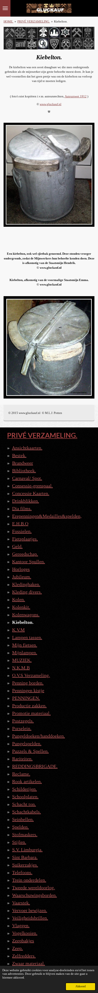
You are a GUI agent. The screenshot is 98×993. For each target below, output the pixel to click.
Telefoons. (22, 872)
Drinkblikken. (25, 500)
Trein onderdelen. (29, 880)
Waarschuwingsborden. (34, 895)
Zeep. (17, 948)
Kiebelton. (61, 21)
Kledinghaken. (26, 584)
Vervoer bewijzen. (29, 910)
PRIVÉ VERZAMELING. (33, 21)
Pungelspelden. (26, 743)
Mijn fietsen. (24, 645)
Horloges (21, 569)
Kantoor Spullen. (28, 561)
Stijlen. (19, 842)
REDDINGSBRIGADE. (35, 766)
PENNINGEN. (26, 698)
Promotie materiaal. (31, 713)
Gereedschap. (25, 554)
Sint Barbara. (25, 857)
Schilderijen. (24, 789)
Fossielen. (22, 531)
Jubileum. (21, 576)
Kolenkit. (21, 607)
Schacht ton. (24, 804)
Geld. (17, 546)
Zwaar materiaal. (28, 963)
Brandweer (22, 463)
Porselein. (21, 728)
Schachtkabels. (26, 811)
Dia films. (22, 508)
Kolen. (18, 599)
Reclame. (21, 773)
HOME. (8, 21)
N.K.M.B (21, 667)
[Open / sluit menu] (5, 8)
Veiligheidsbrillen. (30, 917)
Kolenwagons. (25, 614)
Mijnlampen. (24, 652)
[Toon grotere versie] (49, 175)
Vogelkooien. (24, 933)
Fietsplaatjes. (25, 538)
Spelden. (20, 827)
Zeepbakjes (23, 940)
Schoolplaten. (25, 796)
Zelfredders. (24, 955)
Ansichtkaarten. (27, 447)
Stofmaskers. (24, 834)
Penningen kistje (28, 690)
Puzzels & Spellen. (30, 751)
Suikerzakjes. (25, 864)
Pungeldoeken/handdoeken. (38, 736)
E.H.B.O (20, 523)
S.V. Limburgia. (27, 849)
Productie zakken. (29, 705)
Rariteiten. (22, 758)
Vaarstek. (21, 902)
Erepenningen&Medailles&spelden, (47, 516)
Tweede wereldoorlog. (33, 887)
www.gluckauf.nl (50, 104)
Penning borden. (28, 682)
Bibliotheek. (24, 470)
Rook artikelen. (27, 781)
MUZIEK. (22, 660)
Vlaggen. (20, 925)
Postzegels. (23, 720)
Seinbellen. (23, 819)
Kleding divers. (27, 591)
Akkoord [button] (80, 986)
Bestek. (19, 455)
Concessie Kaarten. (30, 493)
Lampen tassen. (27, 637)
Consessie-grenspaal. (32, 485)
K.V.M (18, 629)
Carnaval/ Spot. (27, 478)
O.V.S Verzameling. (31, 675)
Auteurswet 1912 (76, 96)
